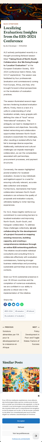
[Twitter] (17, 304)
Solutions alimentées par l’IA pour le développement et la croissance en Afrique (11, 337)
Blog (6, 24)
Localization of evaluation (14, 316)
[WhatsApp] (22, 304)
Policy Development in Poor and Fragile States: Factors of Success (31, 335)
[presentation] (21, 379)
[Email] (13, 304)
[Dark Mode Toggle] (36, 436)
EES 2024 (9, 311)
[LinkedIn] (9, 304)
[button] (39, 396)
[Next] (36, 389)
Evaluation (19, 311)
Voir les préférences (21, 433)
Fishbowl (30, 311)
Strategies (13, 24)
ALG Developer (11, 46)
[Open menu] (37, 4)
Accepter (21, 421)
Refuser (21, 427)
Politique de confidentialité (21, 439)
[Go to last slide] (6, 389)
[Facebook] (5, 304)
